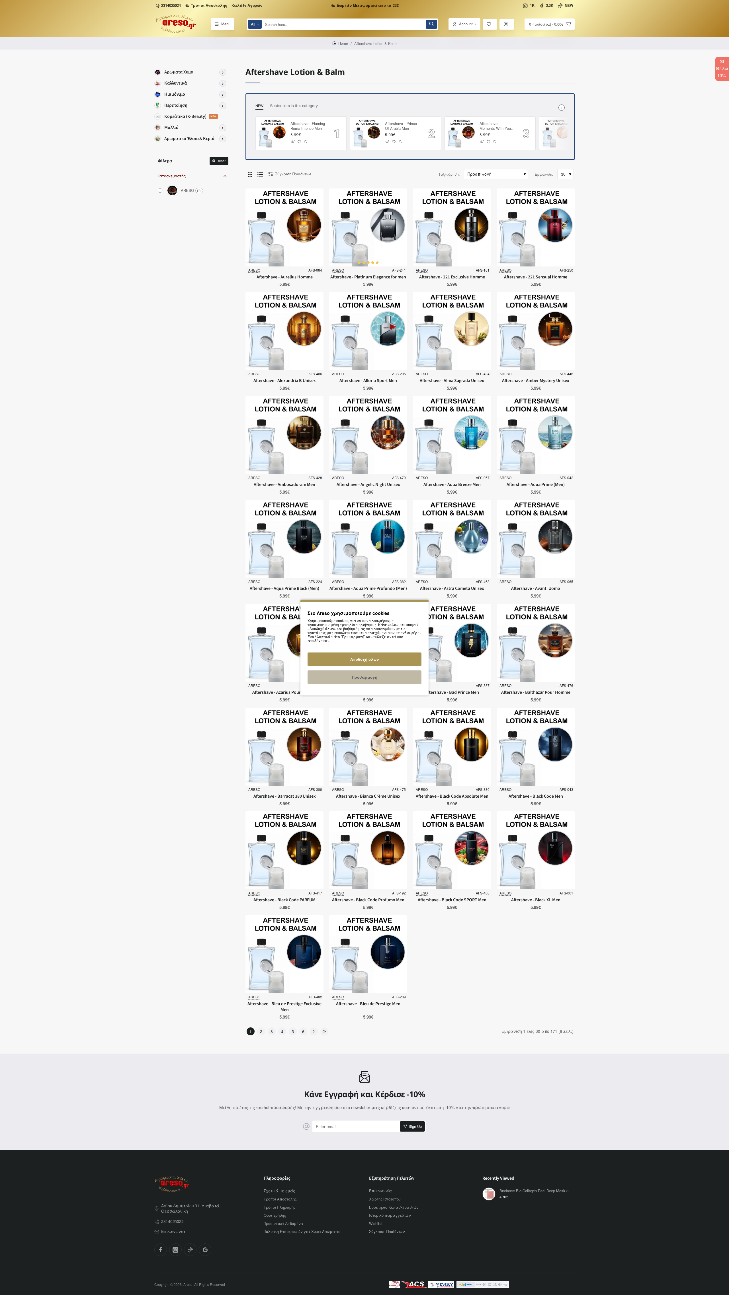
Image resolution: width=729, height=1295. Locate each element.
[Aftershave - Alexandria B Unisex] (284, 331)
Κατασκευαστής (172, 175)
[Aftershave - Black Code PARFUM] (284, 850)
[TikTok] (190, 1249)
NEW (259, 105)
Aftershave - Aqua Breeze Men (452, 485)
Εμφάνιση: (544, 174)
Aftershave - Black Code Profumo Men (368, 900)
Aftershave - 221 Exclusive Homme (452, 277)
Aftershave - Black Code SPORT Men (452, 900)
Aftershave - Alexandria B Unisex (284, 381)
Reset (221, 160)
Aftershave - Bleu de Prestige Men (368, 1004)
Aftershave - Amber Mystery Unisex (535, 381)
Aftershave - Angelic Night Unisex (368, 485)
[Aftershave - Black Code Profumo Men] (368, 850)
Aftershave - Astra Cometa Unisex (452, 589)
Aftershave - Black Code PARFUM (284, 900)
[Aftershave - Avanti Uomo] (536, 539)
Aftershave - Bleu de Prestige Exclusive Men (284, 1007)
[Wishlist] (490, 24)
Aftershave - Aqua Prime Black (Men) (284, 589)
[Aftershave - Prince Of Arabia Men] (367, 133)
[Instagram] (175, 1249)
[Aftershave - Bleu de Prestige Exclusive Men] (284, 954)
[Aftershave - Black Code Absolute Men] (452, 747)
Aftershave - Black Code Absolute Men (452, 796)
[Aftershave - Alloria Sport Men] (368, 331)
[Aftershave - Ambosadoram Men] (284, 435)
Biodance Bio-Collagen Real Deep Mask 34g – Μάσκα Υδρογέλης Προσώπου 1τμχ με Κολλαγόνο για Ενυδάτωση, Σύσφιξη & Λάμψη (536, 1191)
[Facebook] (160, 1249)
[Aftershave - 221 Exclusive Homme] (452, 227)
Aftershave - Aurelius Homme (285, 277)
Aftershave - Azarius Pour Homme (284, 692)
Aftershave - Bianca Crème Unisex (368, 796)
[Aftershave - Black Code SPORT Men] (452, 850)
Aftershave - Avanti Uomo (535, 589)
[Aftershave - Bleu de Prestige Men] (368, 954)
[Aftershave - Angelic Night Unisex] (368, 435)
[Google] (205, 1249)
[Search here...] (431, 24)
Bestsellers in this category (294, 105)
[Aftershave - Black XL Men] (536, 850)
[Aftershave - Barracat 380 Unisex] (284, 747)
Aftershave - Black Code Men (536, 796)
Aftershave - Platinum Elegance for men (368, 277)
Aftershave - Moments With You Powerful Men (495, 126)
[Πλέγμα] (250, 174)
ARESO (254, 270)
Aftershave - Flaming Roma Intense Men (307, 126)
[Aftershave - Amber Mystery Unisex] (536, 331)
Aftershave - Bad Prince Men (452, 692)
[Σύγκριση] (506, 24)
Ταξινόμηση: (449, 174)
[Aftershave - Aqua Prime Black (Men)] (284, 539)
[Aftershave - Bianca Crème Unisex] (368, 747)
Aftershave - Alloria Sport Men (368, 381)
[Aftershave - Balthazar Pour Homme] (536, 643)
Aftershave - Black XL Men (535, 900)
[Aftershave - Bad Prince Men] (452, 643)
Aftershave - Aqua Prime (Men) (536, 485)
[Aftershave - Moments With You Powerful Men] (461, 133)
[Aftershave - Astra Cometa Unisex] (452, 539)
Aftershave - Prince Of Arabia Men (401, 126)
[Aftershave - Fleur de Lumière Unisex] (556, 133)
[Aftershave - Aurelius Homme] (284, 227)
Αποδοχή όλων (364, 659)
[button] (293, 141)
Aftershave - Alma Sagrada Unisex (452, 381)
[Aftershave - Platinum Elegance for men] (368, 227)
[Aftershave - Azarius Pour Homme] (284, 643)
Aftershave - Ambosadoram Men (284, 485)
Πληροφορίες (277, 1178)
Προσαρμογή (364, 677)
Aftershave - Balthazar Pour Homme (535, 692)
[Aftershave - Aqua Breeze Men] (452, 435)
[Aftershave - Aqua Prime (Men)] (536, 435)
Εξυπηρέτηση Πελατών (391, 1178)
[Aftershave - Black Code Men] (536, 747)
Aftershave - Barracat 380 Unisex (284, 796)
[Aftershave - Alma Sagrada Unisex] (452, 331)
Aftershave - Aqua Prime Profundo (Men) (368, 589)
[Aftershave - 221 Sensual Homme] (536, 227)
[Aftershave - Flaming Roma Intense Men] (272, 133)
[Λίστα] (260, 174)
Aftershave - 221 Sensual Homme (535, 277)
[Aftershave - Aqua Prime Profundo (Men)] (368, 539)
